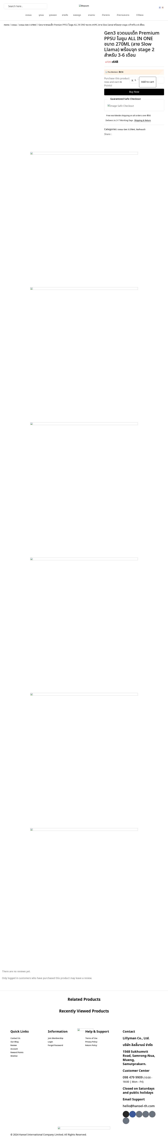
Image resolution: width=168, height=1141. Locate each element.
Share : (108, 134)
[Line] (139, 1114)
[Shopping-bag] (152, 1114)
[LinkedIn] (123, 134)
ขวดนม (14, 25)
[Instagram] (126, 1114)
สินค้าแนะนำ (140, 129)
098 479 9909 (137, 1079)
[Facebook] (115, 134)
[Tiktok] (126, 1120)
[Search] (5, 6)
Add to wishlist (161, 80)
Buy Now (134, 92)
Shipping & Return (142, 120)
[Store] (145, 1114)
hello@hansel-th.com (139, 1106)
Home (6, 25)
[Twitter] (119, 134)
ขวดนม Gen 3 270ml (27, 25)
